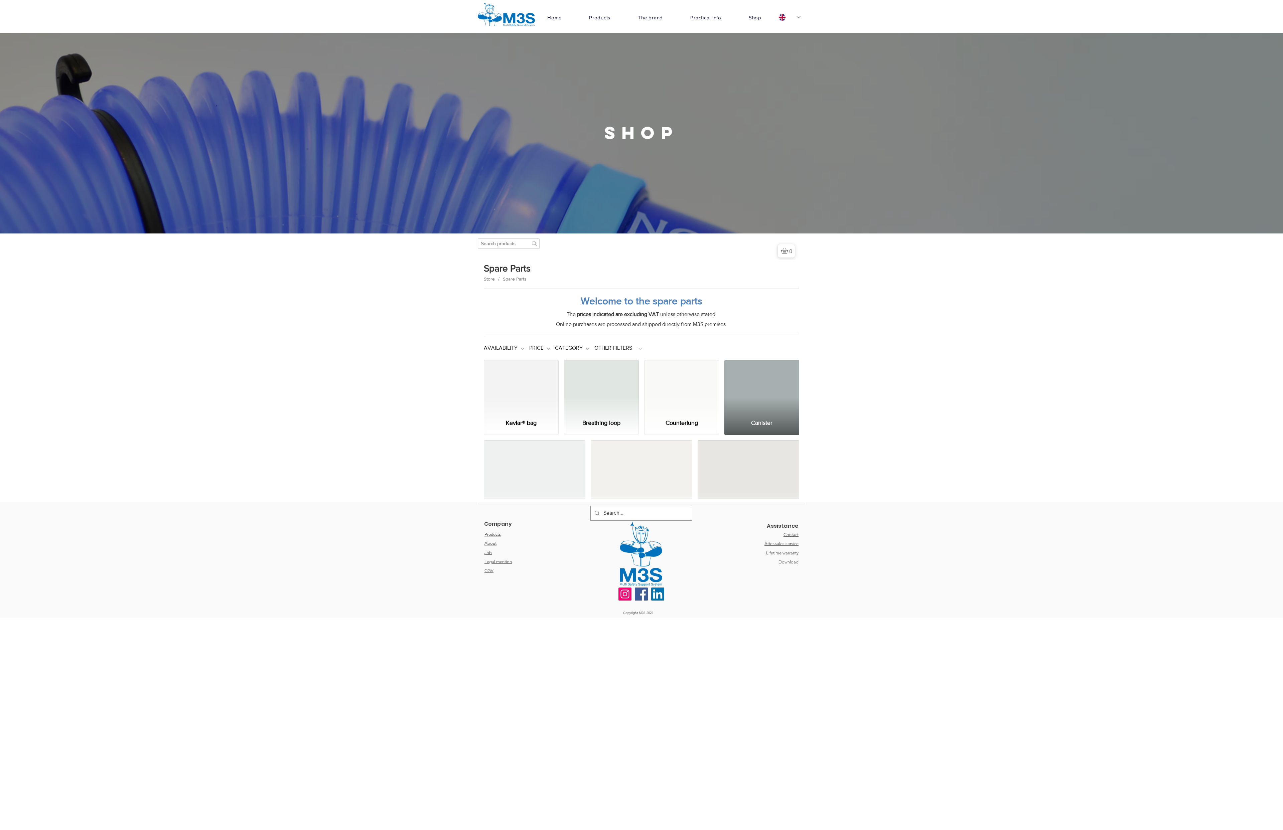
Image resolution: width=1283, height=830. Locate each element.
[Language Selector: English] (789, 17)
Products (492, 772)
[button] (600, 17)
